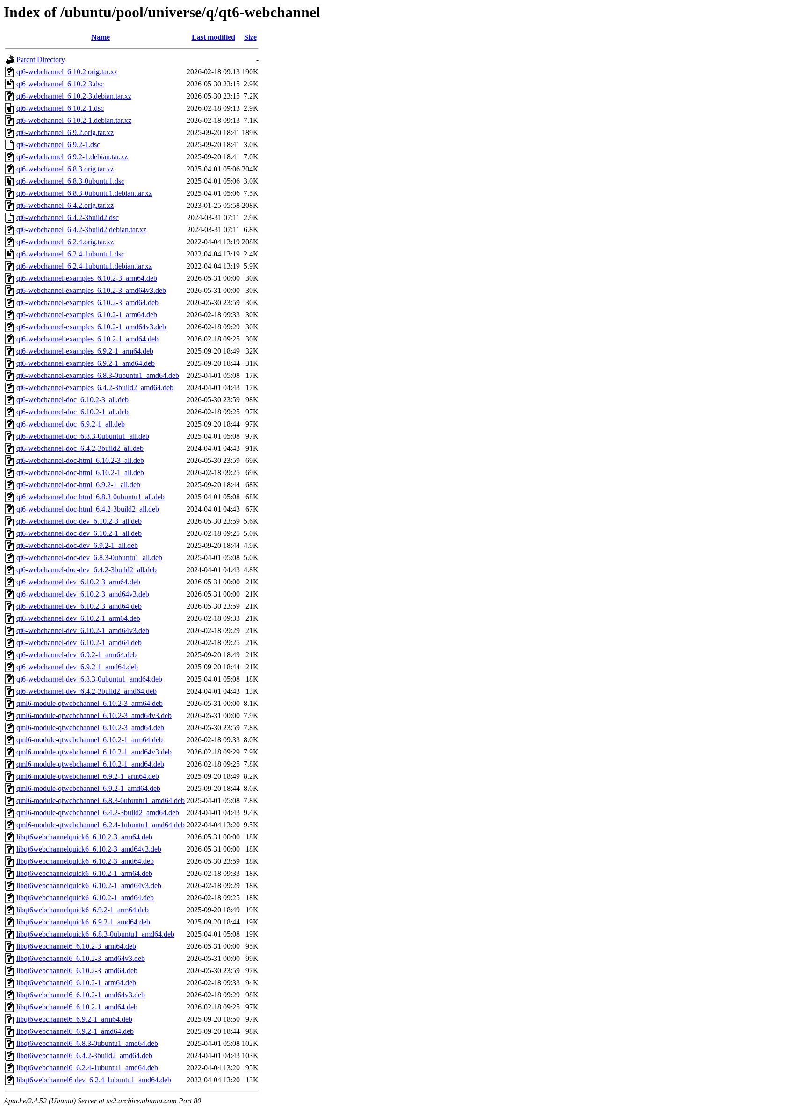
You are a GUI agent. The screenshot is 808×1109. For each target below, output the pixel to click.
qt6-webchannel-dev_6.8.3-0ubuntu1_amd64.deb (89, 679)
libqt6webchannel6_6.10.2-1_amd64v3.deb (80, 995)
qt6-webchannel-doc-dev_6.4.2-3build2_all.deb (86, 570)
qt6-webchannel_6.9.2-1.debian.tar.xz (72, 157)
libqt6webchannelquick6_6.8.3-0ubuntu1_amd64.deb (95, 934)
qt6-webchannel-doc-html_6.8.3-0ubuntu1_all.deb (90, 497)
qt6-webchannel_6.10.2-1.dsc (60, 108)
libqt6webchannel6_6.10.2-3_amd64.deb (76, 970)
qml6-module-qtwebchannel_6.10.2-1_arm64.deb (89, 740)
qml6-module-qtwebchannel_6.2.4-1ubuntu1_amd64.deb (100, 825)
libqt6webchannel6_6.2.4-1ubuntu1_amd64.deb (87, 1068)
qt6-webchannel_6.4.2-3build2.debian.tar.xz (81, 230)
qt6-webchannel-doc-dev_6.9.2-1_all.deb (77, 545)
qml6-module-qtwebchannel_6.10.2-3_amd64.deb (90, 728)
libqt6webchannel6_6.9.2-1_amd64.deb (75, 1031)
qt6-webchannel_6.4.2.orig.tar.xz (65, 205)
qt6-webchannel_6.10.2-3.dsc (60, 84)
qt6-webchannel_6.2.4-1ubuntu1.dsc (70, 254)
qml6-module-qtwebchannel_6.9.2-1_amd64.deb (88, 788)
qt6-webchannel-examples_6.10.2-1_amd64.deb (87, 339)
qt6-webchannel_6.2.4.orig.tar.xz (65, 242)
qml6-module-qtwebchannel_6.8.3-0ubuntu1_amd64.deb (100, 800)
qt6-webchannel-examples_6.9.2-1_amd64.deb (85, 363)
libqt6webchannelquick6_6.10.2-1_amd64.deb (85, 898)
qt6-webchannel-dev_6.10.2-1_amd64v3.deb (82, 630)
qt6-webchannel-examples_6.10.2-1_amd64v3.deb (91, 327)
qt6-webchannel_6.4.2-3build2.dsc (67, 217)
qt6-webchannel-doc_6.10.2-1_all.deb (72, 412)
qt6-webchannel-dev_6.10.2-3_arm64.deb (78, 582)
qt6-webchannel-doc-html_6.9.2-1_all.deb (78, 485)
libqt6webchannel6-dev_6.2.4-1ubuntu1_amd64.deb (93, 1080)
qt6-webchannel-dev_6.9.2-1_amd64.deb (77, 667)
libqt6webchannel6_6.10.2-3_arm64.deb (76, 946)
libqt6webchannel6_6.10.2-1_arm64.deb (76, 983)
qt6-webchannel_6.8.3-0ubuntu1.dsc (70, 181)
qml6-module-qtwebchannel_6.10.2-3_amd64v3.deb (94, 715)
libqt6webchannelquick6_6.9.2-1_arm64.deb (82, 910)
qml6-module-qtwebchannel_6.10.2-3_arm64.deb (89, 703)
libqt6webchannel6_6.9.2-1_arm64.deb (74, 1019)
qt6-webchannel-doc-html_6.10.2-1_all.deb (80, 472)
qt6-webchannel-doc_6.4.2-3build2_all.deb (80, 448)
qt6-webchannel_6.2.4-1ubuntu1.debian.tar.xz (84, 266)
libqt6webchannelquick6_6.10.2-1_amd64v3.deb (88, 885)
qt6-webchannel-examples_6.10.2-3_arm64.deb (86, 278)
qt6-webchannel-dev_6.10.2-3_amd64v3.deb (82, 594)
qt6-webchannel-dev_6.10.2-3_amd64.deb (79, 606)
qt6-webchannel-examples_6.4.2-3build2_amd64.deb (94, 387)
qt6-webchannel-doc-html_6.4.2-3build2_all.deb (87, 509)
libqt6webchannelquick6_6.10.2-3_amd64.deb (85, 861)
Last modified (213, 37)
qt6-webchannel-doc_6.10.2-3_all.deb (72, 400)
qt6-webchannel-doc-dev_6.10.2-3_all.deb (79, 521)
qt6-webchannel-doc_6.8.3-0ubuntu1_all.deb (82, 436)
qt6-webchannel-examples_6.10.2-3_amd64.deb (87, 302)
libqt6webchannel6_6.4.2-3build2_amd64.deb (84, 1055)
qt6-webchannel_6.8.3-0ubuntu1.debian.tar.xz (84, 193)
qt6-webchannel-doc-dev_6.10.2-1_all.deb (79, 533)
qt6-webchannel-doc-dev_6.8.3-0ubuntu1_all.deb (89, 558)
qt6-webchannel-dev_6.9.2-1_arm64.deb (76, 655)
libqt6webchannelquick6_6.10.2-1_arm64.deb (84, 873)
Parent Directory (40, 60)
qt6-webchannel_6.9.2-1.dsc (58, 145)
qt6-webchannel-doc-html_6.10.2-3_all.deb (80, 460)
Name (100, 37)
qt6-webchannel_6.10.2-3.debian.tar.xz (73, 96)
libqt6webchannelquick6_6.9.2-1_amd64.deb (83, 922)
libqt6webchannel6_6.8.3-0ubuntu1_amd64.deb (87, 1043)
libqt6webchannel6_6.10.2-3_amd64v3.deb (80, 958)
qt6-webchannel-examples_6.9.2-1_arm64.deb (84, 351)
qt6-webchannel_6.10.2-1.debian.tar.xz (73, 120)
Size (250, 37)
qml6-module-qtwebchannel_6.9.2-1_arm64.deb (87, 776)
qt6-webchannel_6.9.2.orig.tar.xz (65, 132)
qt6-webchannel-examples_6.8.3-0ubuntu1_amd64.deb (97, 375)
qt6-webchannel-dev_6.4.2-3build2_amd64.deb (86, 691)
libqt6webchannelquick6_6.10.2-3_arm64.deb (84, 837)
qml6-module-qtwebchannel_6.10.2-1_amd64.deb (90, 764)
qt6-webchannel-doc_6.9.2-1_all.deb (70, 424)
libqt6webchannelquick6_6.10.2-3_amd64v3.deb (88, 849)
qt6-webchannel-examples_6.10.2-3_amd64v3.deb (91, 290)
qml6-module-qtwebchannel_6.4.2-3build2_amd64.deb (97, 813)
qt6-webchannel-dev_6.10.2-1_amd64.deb (79, 643)
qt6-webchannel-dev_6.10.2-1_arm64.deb (78, 618)
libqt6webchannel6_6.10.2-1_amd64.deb (76, 1007)
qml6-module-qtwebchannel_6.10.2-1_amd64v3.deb (94, 752)
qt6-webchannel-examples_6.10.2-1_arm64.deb (86, 315)
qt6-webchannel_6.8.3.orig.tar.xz (65, 169)
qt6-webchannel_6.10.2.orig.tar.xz (66, 72)
